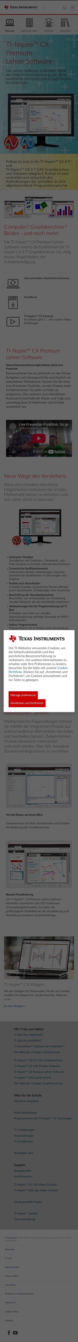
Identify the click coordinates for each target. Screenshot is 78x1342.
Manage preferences (23, 695)
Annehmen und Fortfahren (27, 703)
